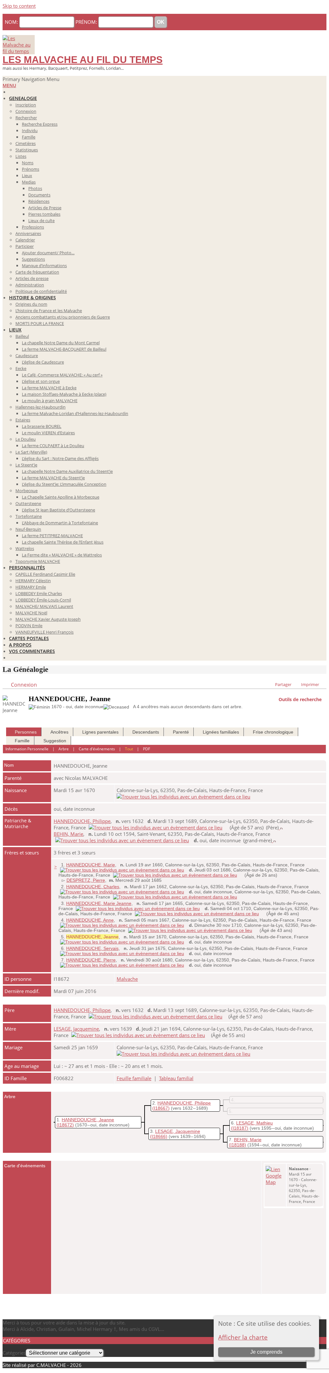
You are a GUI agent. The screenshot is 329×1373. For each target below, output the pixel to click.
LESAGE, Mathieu (254, 1122)
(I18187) (239, 1128)
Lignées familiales (221, 732)
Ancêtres (59, 732)
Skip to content (19, 6)
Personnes (26, 732)
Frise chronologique (273, 732)
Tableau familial (176, 1078)
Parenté (181, 732)
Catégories (14, 1353)
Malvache (127, 979)
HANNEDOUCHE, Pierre (91, 959)
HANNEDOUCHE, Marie (90, 864)
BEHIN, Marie (68, 834)
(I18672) (65, 1124)
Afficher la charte (243, 1337)
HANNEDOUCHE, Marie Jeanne (98, 903)
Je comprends (266, 1352)
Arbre (63, 749)
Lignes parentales (100, 732)
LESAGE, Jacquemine (76, 1028)
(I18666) (158, 1136)
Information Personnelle (27, 749)
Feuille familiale (134, 1078)
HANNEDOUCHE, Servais (92, 948)
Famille (22, 740)
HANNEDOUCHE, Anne (90, 920)
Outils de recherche (300, 698)
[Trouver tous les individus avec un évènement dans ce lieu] (183, 796)
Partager (283, 684)
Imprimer (310, 684)
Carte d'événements (97, 749)
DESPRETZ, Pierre (86, 880)
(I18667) (161, 1108)
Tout (129, 749)
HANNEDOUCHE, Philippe (82, 821)
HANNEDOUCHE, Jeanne (88, 1119)
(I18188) (237, 1144)
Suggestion (54, 740)
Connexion (24, 684)
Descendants (145, 732)
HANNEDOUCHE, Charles (92, 886)
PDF (146, 749)
